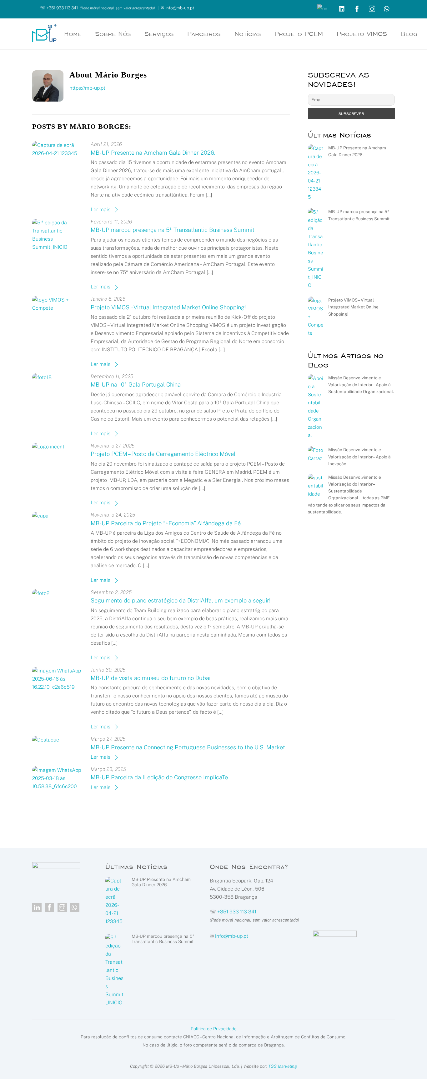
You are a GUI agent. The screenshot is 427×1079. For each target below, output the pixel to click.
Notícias (247, 34)
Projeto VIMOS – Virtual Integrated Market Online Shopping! (168, 307)
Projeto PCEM (298, 34)
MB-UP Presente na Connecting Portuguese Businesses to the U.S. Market (188, 747)
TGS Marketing (282, 1066)
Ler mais (100, 209)
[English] (322, 8)
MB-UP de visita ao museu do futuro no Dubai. (151, 678)
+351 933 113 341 (62, 7)
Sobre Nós (113, 34)
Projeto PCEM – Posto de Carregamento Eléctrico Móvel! (164, 454)
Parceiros (204, 34)
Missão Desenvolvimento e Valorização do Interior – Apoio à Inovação (359, 456)
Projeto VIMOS (362, 34)
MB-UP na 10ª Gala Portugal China (136, 384)
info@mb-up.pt (179, 7)
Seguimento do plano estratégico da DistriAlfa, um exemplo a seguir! (180, 600)
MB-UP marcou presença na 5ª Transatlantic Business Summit (172, 230)
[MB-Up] (44, 39)
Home (72, 34)
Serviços (159, 34)
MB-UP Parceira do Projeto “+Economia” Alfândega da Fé (166, 523)
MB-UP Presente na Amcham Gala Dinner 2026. (153, 152)
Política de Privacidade (214, 1028)
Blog (409, 34)
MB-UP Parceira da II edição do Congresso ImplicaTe (159, 777)
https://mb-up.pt (87, 88)
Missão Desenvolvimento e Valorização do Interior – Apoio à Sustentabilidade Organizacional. (361, 384)
